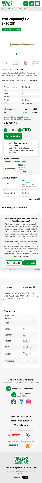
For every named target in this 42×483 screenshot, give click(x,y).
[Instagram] (28, 402)
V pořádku (31, 263)
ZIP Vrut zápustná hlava (15, 9)
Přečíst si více (32, 80)
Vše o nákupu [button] (20, 425)
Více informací (23, 256)
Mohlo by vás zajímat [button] (19, 421)
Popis (9, 287)
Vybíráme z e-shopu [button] (19, 416)
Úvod (4, 9)
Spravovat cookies (14, 263)
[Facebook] (13, 402)
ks (15, 130)
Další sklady (33, 199)
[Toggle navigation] (26, 3)
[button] (16, 54)
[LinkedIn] (21, 402)
